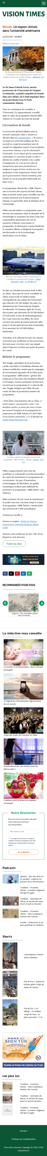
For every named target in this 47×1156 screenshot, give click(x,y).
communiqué (24, 137)
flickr (22, 282)
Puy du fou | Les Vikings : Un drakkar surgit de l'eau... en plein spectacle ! (32, 1012)
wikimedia (36, 77)
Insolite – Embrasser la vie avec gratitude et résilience (32, 923)
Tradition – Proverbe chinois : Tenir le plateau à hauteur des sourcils (31, 914)
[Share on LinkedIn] (23, 573)
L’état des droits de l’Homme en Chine (20, 735)
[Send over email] (29, 573)
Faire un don (14, 543)
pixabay (36, 460)
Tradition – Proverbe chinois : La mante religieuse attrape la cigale (32, 890)
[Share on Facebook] (5, 573)
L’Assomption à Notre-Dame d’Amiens (34, 956)
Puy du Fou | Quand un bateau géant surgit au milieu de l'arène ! (34, 984)
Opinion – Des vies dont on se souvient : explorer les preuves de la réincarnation (32, 879)
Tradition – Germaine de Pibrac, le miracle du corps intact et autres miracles (31, 901)
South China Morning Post (15, 419)
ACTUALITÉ (8, 37)
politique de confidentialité (17, 843)
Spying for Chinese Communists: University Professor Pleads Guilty (21, 524)
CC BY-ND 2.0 (30, 282)
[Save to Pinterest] (17, 573)
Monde (18, 37)
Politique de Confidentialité (24, 1139)
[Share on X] (11, 573)
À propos (23, 1130)
